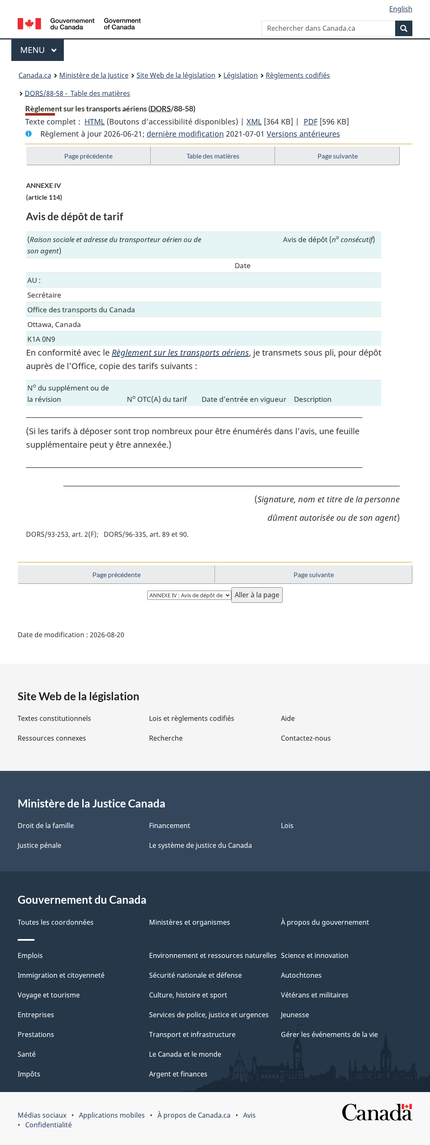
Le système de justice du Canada (200, 845)
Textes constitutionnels (54, 718)
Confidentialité (48, 1124)
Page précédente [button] (88, 156)
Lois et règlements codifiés (191, 718)
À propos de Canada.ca (194, 1115)
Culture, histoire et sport (188, 995)
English (400, 8)
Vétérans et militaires (315, 995)
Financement (169, 825)
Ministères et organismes (189, 922)
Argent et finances (178, 1074)
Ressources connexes (52, 738)
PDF (310, 121)
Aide (288, 718)
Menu (42, 49)
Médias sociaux (42, 1115)
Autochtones (301, 975)
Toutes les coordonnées (56, 922)
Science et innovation (315, 955)
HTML (94, 121)
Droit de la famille (46, 825)
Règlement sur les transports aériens (180, 352)
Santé (27, 1054)
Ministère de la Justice (93, 75)
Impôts (29, 1074)
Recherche (166, 738)
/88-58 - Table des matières (77, 93)
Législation (240, 75)
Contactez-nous (306, 738)
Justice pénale (39, 845)
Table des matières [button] (212, 156)
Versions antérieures (303, 134)
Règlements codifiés (298, 75)
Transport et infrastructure (192, 1034)
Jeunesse (295, 1014)
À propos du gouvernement (325, 922)
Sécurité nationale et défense (195, 975)
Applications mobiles (112, 1115)
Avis (249, 1115)
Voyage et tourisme (49, 995)
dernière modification (185, 134)
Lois (287, 825)
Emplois (30, 955)
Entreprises (36, 1014)
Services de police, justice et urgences (209, 1014)
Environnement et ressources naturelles (213, 955)
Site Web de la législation (175, 75)
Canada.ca (34, 75)
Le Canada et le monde (185, 1054)
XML (254, 121)
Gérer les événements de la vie (329, 1034)
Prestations (36, 1034)
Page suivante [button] (337, 156)
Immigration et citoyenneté (61, 975)
